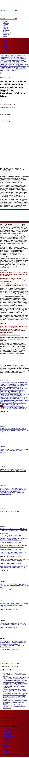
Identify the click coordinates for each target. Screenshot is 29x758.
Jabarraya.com (7, 730)
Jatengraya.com (7, 731)
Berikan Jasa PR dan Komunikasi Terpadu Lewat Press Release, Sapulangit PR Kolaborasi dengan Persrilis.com (14, 66)
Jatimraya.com (7, 734)
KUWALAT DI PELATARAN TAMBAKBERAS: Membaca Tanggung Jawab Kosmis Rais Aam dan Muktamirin (14, 274)
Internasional (7, 33)
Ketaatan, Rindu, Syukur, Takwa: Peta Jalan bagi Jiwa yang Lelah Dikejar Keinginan (15, 684)
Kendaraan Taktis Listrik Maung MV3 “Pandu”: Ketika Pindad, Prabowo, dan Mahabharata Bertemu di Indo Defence (13, 61)
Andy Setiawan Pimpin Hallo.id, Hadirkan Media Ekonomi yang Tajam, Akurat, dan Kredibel (15, 698)
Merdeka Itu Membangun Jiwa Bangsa (14, 689)
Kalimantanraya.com (9, 736)
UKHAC (6, 408)
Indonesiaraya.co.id (8, 729)
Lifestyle (5, 28)
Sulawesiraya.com (8, 737)
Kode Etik (5, 747)
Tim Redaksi (6, 746)
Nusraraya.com (7, 740)
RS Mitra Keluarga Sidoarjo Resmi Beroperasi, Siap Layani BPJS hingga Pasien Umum (14, 706)
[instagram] (7, 9)
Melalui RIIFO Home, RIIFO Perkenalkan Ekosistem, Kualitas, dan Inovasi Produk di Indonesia (13, 59)
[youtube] (10, 9)
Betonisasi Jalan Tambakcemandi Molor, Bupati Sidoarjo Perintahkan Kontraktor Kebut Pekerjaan (14, 339)
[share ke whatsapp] (7, 111)
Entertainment (7, 30)
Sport (4, 31)
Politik (5, 25)
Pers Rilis (6, 34)
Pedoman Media (7, 749)
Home (5, 21)
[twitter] (4, 9)
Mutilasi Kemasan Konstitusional (10, 335)
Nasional (5, 24)
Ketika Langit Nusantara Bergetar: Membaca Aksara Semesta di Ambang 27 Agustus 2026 (13, 284)
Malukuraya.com (8, 739)
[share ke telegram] (10, 111)
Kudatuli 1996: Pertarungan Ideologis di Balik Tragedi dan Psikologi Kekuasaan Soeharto (14, 675)
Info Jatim (6, 23)
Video (5, 36)
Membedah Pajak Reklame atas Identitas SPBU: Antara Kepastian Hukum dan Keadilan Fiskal (15, 702)
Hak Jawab (5, 750)
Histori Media (6, 744)
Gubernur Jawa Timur (9, 406)
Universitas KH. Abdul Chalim (17, 408)
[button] (1, 174)
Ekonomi (5, 27)
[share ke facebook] (1, 111)
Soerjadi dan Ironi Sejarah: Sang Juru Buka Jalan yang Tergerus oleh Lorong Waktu (15, 694)
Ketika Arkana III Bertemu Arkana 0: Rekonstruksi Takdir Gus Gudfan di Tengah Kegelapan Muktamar (13, 280)
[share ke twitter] (4, 111)
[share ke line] (13, 111)
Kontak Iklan (6, 751)
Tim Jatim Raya (4, 104)
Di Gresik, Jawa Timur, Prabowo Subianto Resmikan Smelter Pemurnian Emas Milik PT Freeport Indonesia (13, 69)
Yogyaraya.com (7, 733)
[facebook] (1, 9)
